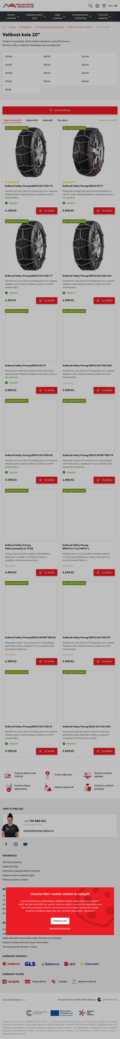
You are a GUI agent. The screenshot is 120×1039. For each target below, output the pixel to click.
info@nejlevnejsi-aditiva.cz (38, 830)
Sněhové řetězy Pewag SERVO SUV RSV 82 (29, 455)
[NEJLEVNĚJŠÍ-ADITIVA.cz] (18, 6)
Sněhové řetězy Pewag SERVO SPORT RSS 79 (87, 455)
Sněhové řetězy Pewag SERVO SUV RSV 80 (86, 637)
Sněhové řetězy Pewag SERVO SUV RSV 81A (86, 275)
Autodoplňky (25, 27)
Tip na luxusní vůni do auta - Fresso (19, 946)
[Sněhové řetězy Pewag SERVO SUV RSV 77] (31, 245)
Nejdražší (48, 120)
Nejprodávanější (12, 120)
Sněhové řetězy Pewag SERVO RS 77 (82, 186)
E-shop (12, 27)
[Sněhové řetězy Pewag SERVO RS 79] (31, 335)
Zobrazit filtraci (62, 110)
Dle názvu (63, 120)
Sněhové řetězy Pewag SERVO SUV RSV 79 (28, 186)
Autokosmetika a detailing (80, 16)
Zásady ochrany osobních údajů (18, 875)
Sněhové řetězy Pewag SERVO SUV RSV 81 (28, 726)
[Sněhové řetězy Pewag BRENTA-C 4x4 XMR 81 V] (88, 515)
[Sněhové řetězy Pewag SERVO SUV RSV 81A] (88, 245)
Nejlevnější (32, 120)
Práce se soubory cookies (15, 879)
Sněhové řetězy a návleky (80, 27)
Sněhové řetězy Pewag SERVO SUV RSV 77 (28, 275)
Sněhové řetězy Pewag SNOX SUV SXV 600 (86, 726)
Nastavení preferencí (60, 928)
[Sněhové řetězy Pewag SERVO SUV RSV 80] (88, 607)
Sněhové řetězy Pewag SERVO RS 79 (25, 365)
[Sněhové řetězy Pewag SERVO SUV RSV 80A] (88, 335)
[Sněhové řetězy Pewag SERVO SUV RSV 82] (31, 425)
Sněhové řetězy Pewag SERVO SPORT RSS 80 (30, 637)
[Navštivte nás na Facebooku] (6, 844)
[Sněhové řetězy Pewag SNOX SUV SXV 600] (88, 696)
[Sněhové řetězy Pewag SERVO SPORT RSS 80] (31, 607)
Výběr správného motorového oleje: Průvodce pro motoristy (31, 938)
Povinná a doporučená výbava (49, 27)
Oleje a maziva (57, 16)
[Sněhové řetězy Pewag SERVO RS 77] (88, 152)
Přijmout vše (60, 920)
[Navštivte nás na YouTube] (25, 844)
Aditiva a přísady (11, 16)
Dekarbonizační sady (34, 16)
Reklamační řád (10, 866)
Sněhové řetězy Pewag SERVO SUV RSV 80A (87, 365)
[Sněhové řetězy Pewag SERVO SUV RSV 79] (31, 152)
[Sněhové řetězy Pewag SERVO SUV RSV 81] (31, 696)
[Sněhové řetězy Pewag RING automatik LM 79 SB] (31, 515)
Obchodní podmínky (12, 862)
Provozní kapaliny (103, 16)
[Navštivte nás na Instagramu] (15, 844)
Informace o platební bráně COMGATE (21, 871)
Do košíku (49, 210)
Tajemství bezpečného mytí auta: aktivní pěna (25, 942)
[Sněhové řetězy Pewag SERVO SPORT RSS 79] (88, 425)
